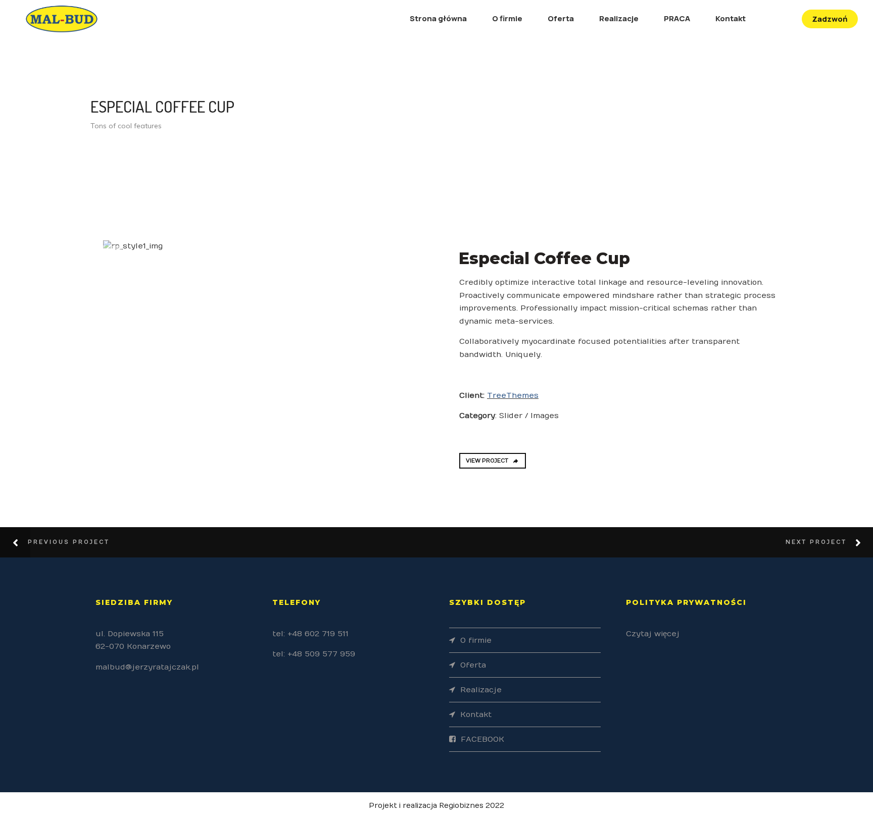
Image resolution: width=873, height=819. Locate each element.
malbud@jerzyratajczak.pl (147, 667)
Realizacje (619, 18)
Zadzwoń (830, 19)
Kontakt (730, 18)
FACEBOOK (482, 739)
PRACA (677, 18)
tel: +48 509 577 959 (313, 653)
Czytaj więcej (653, 633)
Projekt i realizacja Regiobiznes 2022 (436, 805)
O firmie (507, 18)
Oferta (561, 18)
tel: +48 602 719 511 (310, 633)
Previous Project (69, 542)
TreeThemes (513, 395)
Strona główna (438, 18)
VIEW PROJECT (487, 460)
